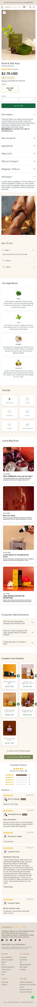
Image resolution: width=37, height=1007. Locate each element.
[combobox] (18, 130)
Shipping (4, 81)
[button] (2, 7)
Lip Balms (23, 969)
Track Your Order (26, 992)
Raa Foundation (6, 957)
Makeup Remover (25, 964)
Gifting (3, 972)
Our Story (4, 982)
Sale (2, 974)
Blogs (22, 987)
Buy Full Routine (18, 757)
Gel (21, 962)
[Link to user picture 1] (8, 890)
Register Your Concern (28, 984)
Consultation (6, 969)
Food (3, 964)
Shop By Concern (7, 960)
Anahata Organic (13, 1002)
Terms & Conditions (26, 982)
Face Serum (23, 960)
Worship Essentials (8, 967)
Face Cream (23, 967)
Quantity (3, 96)
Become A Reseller (26, 989)
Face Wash (23, 957)
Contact (4, 984)
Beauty (3, 962)
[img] (8, 795)
